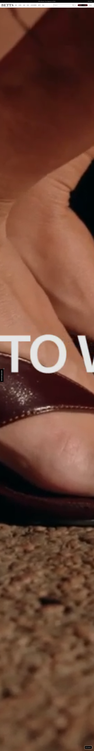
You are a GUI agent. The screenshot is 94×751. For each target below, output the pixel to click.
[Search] (73, 5)
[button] (75, 5)
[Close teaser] (4, 368)
